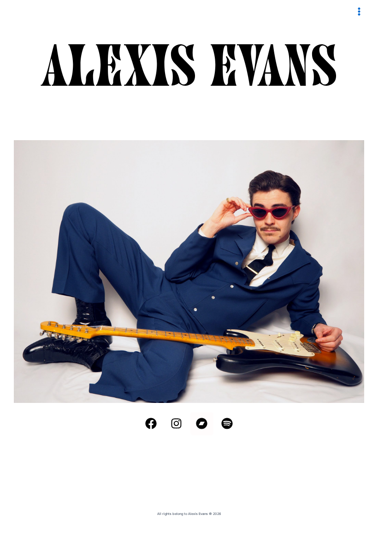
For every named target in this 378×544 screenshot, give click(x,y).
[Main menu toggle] (359, 11)
